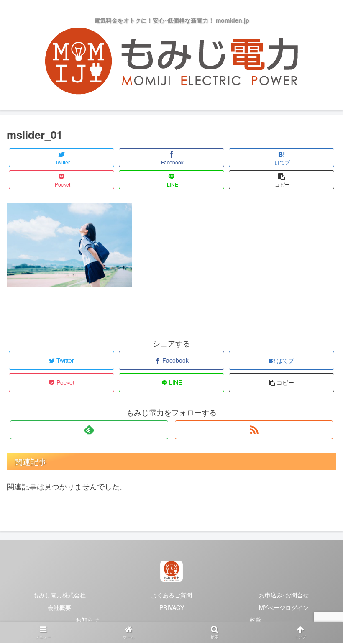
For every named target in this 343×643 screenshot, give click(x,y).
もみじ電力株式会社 (59, 595)
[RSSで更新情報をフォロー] (254, 429)
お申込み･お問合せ (284, 595)
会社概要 (59, 607)
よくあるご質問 (171, 595)
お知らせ (87, 619)
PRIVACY (171, 607)
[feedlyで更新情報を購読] (89, 429)
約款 (255, 619)
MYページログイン (284, 607)
